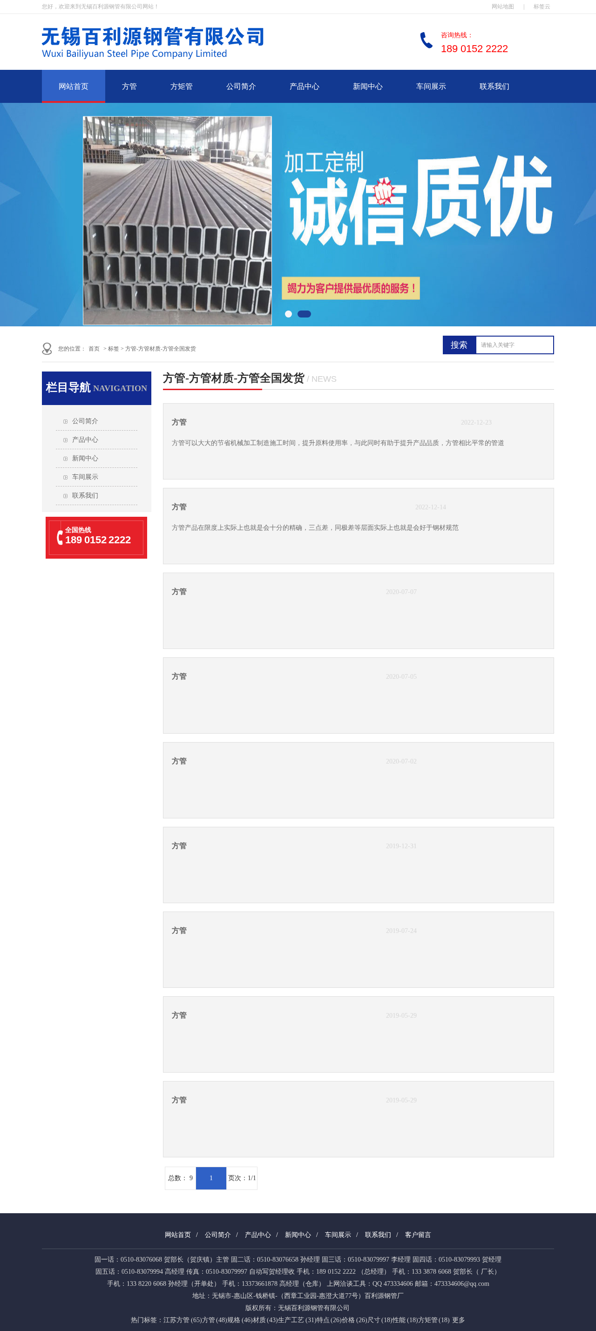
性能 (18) (405, 1320)
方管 (129, 86)
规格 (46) (240, 1320)
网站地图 (503, 6)
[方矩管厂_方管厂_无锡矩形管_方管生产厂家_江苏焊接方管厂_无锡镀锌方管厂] (181, 63)
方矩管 (181, 86)
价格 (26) (354, 1320)
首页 (94, 348)
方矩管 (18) (434, 1320)
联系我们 (494, 86)
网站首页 (73, 86)
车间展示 (431, 86)
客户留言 (418, 1234)
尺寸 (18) (380, 1320)
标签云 (542, 6)
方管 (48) (215, 1320)
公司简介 (241, 86)
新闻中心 (368, 86)
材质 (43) (265, 1320)
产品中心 (304, 86)
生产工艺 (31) (297, 1320)
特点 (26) (329, 1320)
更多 (458, 1320)
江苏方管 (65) (182, 1320)
